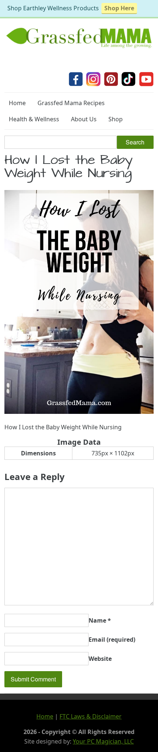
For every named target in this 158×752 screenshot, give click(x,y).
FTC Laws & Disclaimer (91, 716)
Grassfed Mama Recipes (71, 103)
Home (17, 103)
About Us (84, 119)
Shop (115, 119)
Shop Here (119, 8)
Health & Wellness (34, 119)
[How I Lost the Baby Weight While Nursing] (79, 412)
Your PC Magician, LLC (103, 741)
